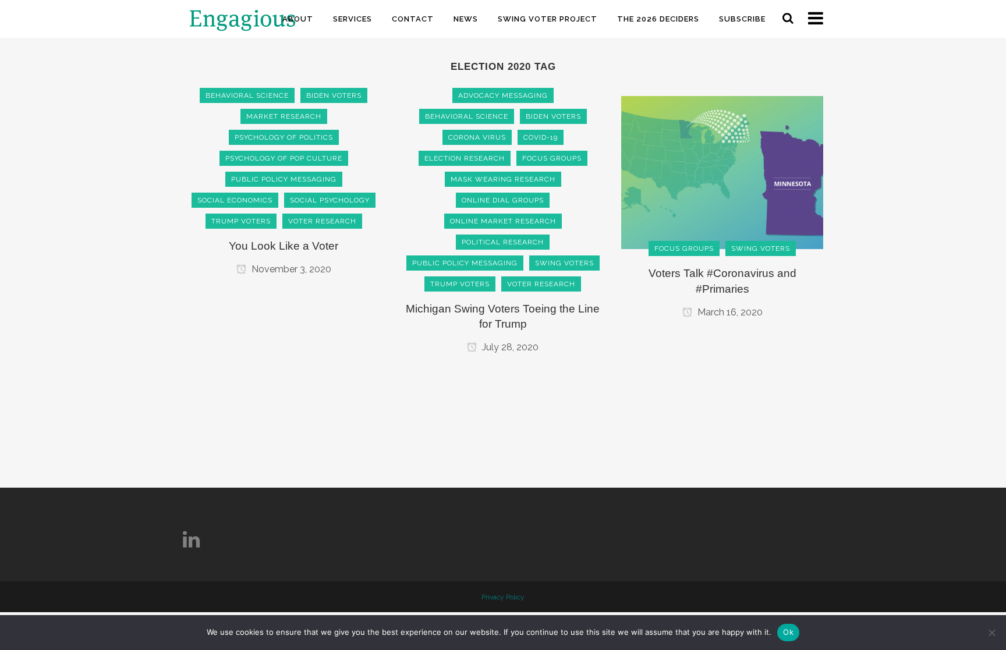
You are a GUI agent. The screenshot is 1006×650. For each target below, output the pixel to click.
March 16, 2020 (729, 312)
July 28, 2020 (509, 347)
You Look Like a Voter (283, 246)
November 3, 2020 (290, 269)
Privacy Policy (503, 597)
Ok (788, 632)
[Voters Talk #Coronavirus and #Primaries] (722, 171)
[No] (991, 632)
